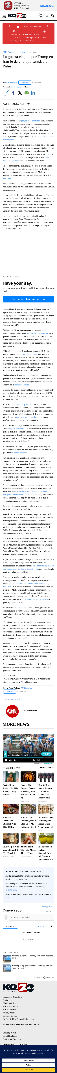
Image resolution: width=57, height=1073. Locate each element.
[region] (28, 943)
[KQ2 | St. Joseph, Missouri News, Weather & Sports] (18, 15)
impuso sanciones (16, 428)
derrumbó (7, 178)
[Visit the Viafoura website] (48, 977)
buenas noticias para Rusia (22, 404)
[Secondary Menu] (6, 16)
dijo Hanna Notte (29, 354)
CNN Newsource (11, 82)
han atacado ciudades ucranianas (35, 599)
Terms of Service (10, 1016)
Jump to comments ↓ (11, 699)
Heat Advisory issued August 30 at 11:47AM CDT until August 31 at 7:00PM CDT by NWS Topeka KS (28, 37)
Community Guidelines (12, 997)
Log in (43, 907)
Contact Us (7, 1000)
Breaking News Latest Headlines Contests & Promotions (12, 1036)
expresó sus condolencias (37, 333)
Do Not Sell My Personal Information (18, 1019)
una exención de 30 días (26, 417)
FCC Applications (10, 1006)
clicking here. (11, 890)
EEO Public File (9, 1003)
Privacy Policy (9, 1013)
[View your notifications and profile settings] (51, 926)
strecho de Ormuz (21, 385)
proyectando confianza (30, 121)
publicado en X (21, 608)
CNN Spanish (26, 688)
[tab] (10, 926)
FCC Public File (9, 1009)
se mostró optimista (19, 453)
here (7, 897)
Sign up (49, 907)
